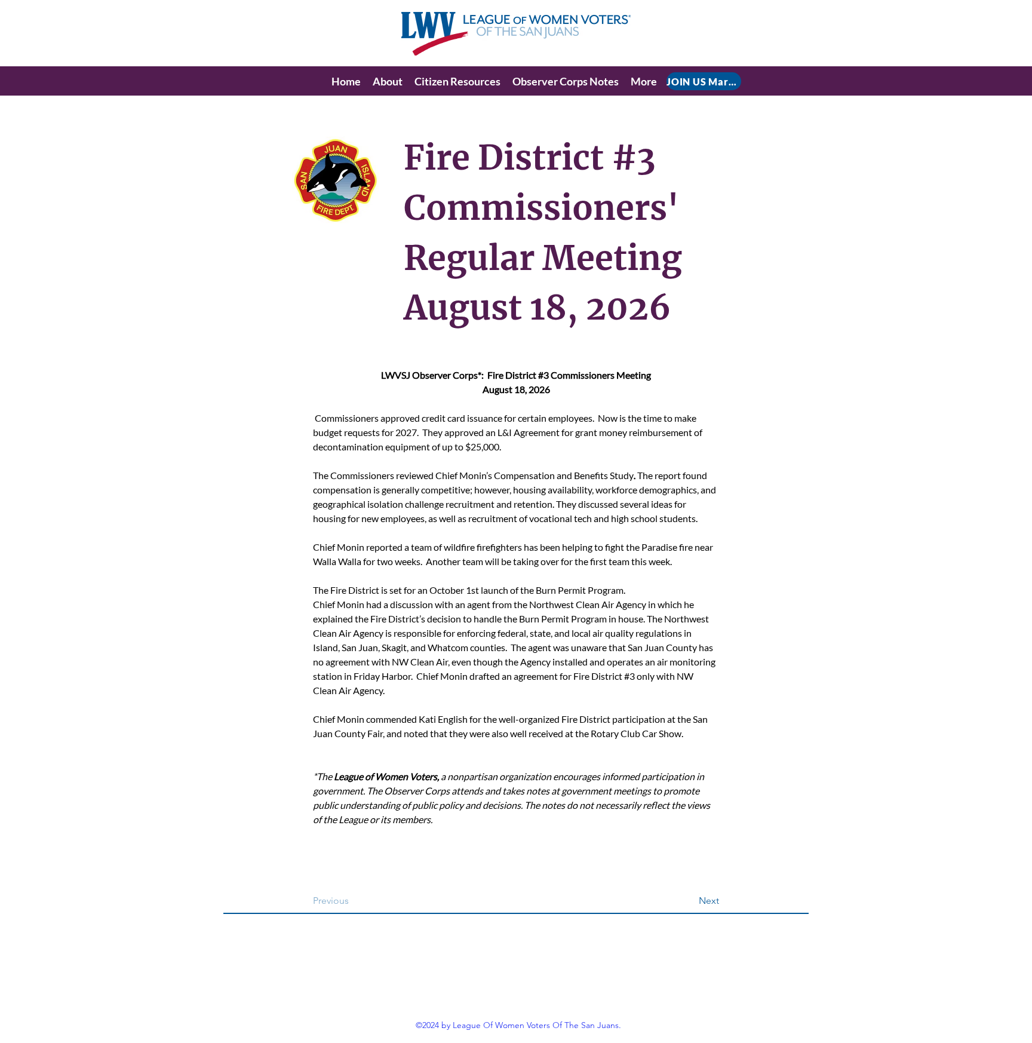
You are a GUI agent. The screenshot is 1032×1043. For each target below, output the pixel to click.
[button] (387, 81)
